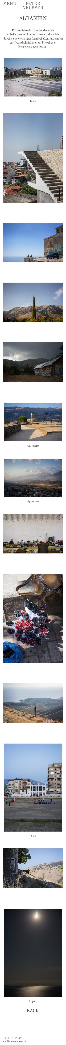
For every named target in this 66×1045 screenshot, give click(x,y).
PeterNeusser (32, 5)
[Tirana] (33, 76)
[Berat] (33, 787)
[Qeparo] (33, 952)
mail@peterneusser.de (14, 1041)
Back (33, 1011)
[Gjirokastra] (33, 421)
